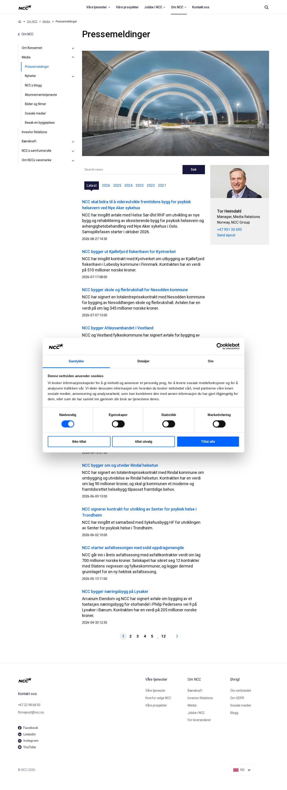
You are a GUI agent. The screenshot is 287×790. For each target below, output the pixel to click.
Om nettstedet (240, 690)
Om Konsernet (32, 48)
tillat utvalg (143, 442)
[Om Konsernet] (73, 48)
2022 (151, 185)
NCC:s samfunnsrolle (36, 150)
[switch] (118, 423)
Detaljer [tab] (143, 361)
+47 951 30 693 (229, 229)
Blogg (234, 713)
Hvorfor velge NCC (158, 698)
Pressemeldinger (37, 66)
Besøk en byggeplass (40, 122)
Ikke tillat (79, 442)
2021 (162, 185)
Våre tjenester (155, 690)
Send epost (226, 235)
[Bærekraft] (73, 141)
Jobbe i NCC (196, 713)
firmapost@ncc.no (31, 712)
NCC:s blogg (33, 85)
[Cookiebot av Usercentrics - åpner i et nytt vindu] (219, 346)
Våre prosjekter (156, 705)
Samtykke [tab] (76, 361)
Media (46, 21)
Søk (193, 169)
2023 (140, 185)
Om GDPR (237, 698)
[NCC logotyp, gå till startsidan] (80, 680)
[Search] (266, 7)
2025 (117, 185)
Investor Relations (34, 132)
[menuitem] (98, 7)
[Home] (20, 21)
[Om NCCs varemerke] (73, 160)
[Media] (73, 57)
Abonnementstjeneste (41, 95)
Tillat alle (208, 442)
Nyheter (30, 76)
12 (163, 636)
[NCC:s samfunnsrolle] (73, 151)
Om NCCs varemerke (36, 160)
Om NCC (32, 21)
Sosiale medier (35, 113)
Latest (92, 185)
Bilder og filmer (35, 104)
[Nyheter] (73, 76)
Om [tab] (210, 361)
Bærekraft (29, 141)
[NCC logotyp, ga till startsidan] (25, 7)
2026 (106, 185)
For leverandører (199, 720)
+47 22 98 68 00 (29, 705)
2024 (128, 185)
